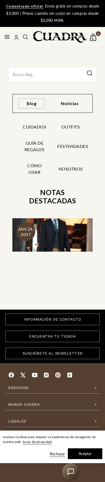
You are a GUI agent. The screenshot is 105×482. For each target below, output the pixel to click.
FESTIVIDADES (70, 146)
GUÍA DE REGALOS (34, 146)
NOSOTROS (70, 168)
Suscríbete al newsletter (53, 353)
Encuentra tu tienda (52, 336)
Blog (31, 103)
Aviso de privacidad (37, 442)
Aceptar (85, 453)
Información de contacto (52, 319)
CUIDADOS (34, 126)
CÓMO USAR (34, 169)
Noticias (70, 103)
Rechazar (57, 454)
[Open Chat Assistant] (70, 471)
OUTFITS (70, 126)
